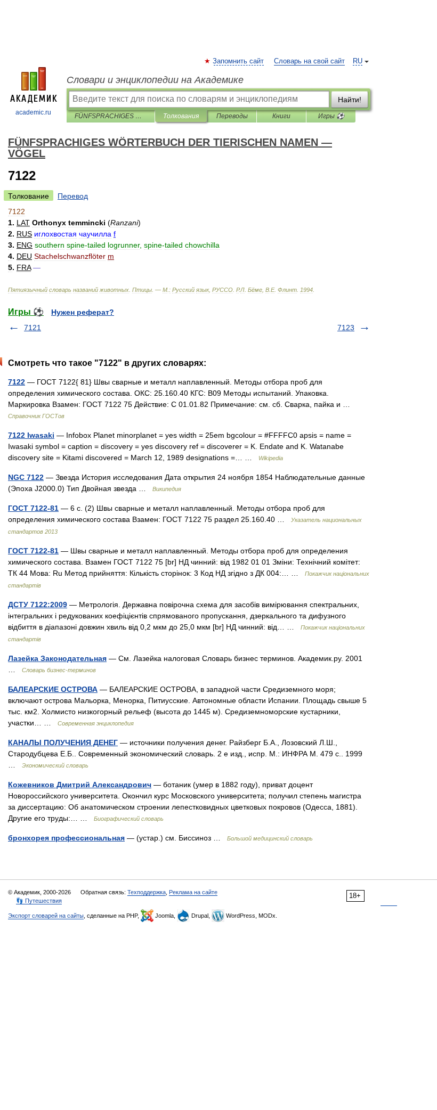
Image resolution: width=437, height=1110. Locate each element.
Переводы (232, 116)
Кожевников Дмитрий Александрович (79, 784)
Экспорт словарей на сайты (46, 915)
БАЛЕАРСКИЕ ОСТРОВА (53, 689)
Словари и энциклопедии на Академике (155, 80)
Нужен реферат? (82, 312)
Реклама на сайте (193, 892)
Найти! (349, 99)
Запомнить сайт (239, 61)
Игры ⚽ (331, 116)
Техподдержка (146, 892)
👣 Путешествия (39, 900)
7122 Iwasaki (31, 435)
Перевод (73, 196)
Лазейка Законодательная (57, 658)
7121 (32, 327)
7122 (16, 382)
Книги (281, 116)
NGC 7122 (26, 477)
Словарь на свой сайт (309, 61)
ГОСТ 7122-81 (33, 508)
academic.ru (33, 112)
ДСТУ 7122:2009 (37, 604)
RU (357, 61)
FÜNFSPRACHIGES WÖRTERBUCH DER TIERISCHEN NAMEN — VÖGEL (111, 116)
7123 (345, 327)
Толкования (181, 116)
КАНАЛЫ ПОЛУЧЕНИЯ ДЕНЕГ (63, 742)
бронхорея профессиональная (66, 838)
